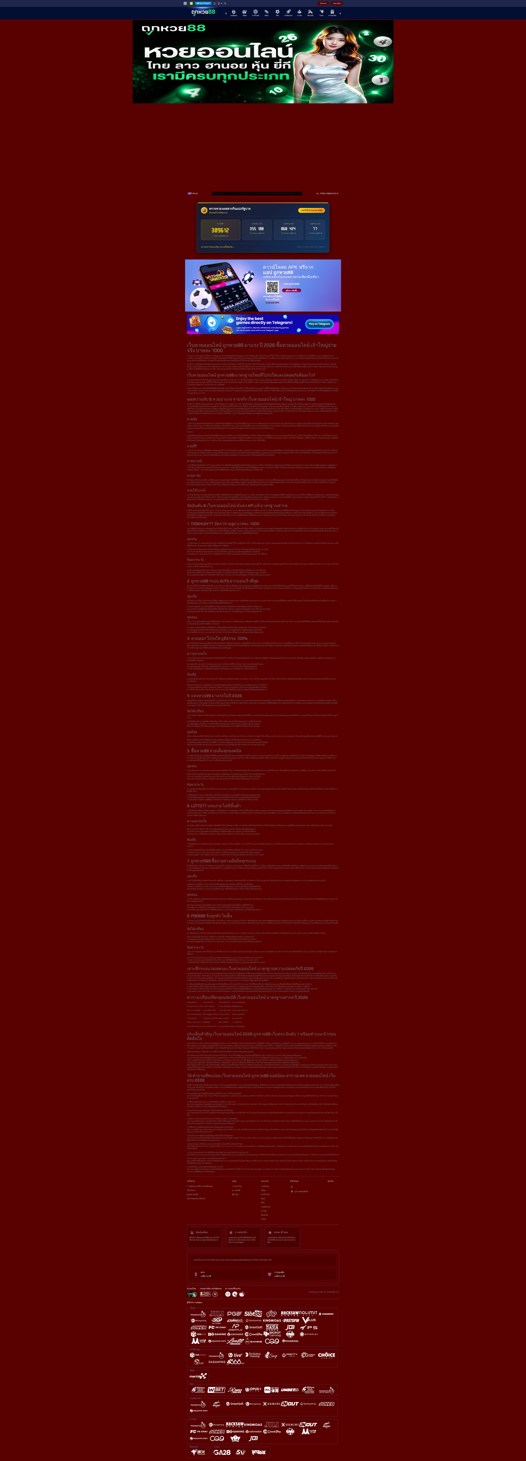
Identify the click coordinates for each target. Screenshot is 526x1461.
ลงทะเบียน (337, 3)
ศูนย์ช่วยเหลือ (192, 1194)
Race (266, 15)
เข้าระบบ (323, 3)
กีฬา (277, 15)
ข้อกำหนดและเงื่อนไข (196, 1198)
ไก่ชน (321, 15)
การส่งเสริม (332, 15)
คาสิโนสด (255, 15)
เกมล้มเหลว (288, 15)
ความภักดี (236, 1190)
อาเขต (299, 15)
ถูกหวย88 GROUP (301, 1191)
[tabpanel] (263, 61)
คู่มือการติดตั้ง (291, 290)
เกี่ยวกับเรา (191, 1190)
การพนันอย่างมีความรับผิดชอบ (200, 1186)
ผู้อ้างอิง (235, 1194)
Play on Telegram (204, 3)
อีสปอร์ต (310, 15)
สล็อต (245, 15)
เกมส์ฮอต (233, 15)
